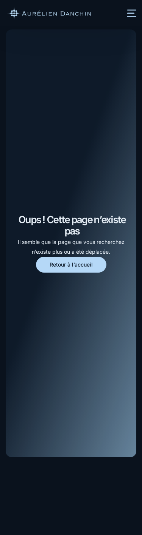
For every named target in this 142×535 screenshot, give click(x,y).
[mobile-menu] (127, 13)
